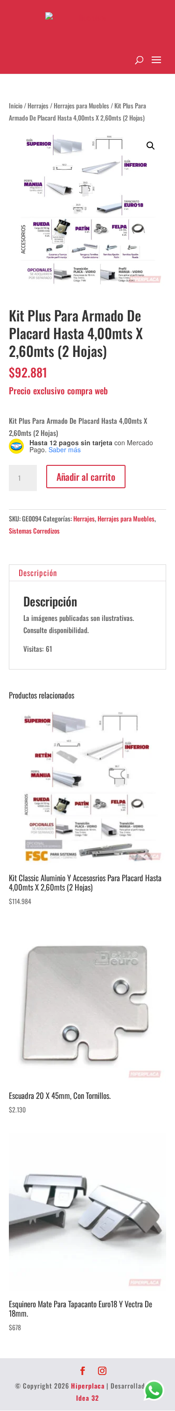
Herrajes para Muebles (81, 105)
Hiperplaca (88, 1385)
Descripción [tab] (38, 572)
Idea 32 (87, 1398)
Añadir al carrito (85, 477)
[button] (150, 145)
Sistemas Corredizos (34, 530)
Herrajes (38, 105)
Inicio (15, 105)
